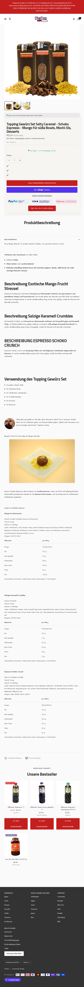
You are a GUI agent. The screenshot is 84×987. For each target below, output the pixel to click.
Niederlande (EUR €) (12, 962)
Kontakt (59, 913)
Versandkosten (19, 138)
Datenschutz (8, 936)
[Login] (74, 19)
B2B (58, 921)
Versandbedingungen (11, 940)
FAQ (58, 909)
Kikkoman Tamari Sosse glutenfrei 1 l (42, 808)
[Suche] (10, 19)
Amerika (7, 909)
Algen (33, 901)
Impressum (8, 932)
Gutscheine (61, 917)
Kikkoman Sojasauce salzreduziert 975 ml (68, 808)
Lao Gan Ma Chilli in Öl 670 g (16, 859)
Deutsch (25, 962)
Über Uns (60, 905)
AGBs (6, 948)
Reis (32, 917)
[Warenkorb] (78, 19)
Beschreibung (10, 239)
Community (61, 896)
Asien (6, 901)
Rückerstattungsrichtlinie (12, 944)
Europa (6, 905)
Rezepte (60, 901)
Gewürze (7, 917)
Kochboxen (8, 921)
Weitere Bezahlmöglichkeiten (42, 195)
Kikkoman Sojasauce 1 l (16, 807)
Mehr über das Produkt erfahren (42, 208)
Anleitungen (35, 896)
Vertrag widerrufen (14, 953)
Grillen (6, 913)
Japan (6, 896)
